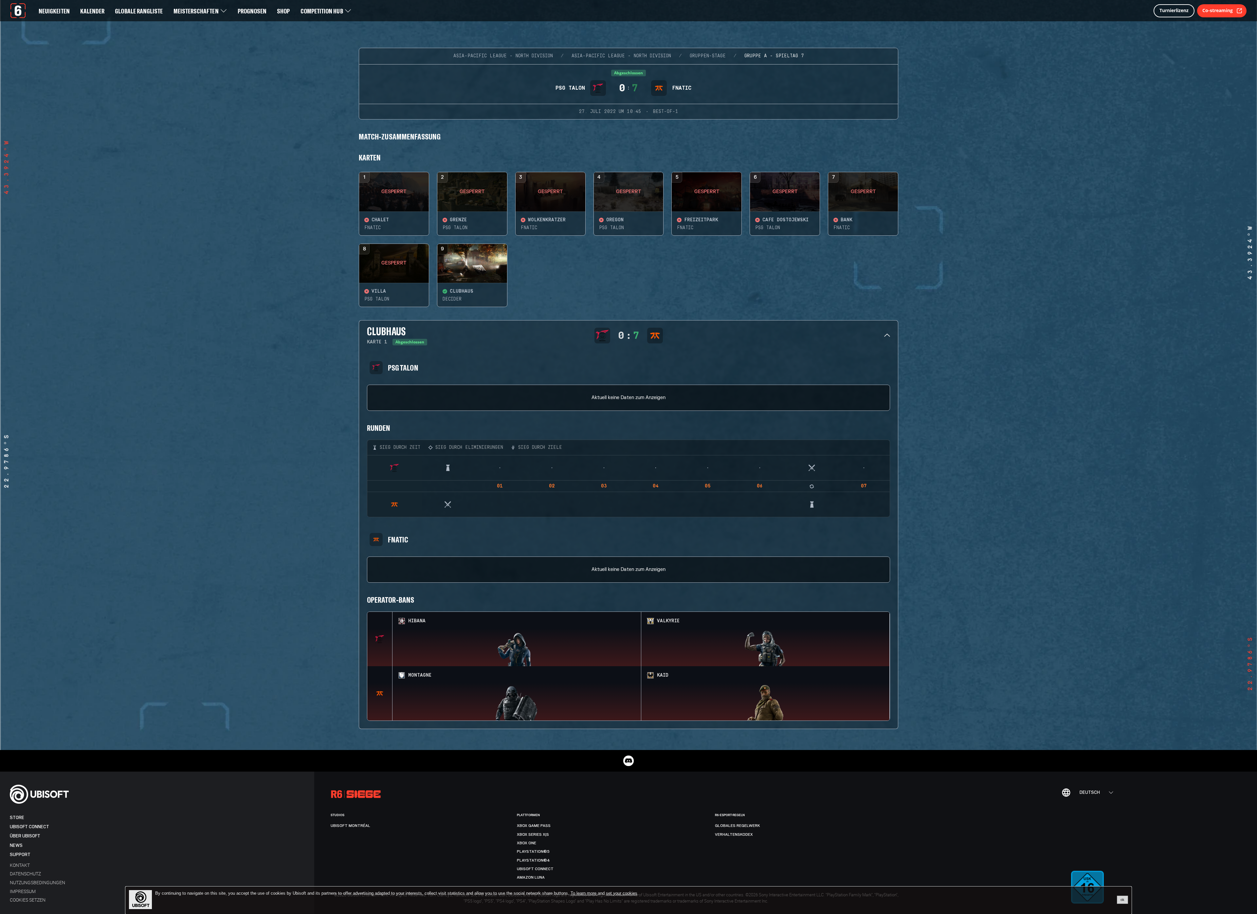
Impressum (23, 891)
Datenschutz (25, 873)
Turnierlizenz (1174, 10)
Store (17, 817)
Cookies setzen (28, 900)
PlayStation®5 (533, 851)
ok (1122, 900)
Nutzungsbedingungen (37, 882)
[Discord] (628, 760)
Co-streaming (1217, 10)
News (16, 845)
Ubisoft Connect (29, 826)
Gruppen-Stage (708, 56)
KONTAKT (20, 865)
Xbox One (526, 843)
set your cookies (621, 893)
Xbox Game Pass (534, 825)
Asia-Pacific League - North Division (503, 56)
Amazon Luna (531, 877)
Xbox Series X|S (533, 834)
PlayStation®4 (533, 860)
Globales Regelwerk (737, 825)
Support (20, 854)
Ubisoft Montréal (350, 825)
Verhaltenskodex (734, 834)
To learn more (584, 893)
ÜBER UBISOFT (25, 835)
